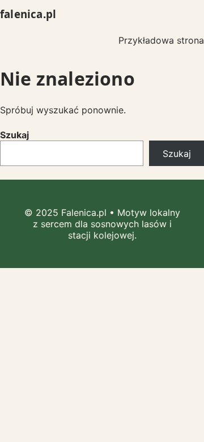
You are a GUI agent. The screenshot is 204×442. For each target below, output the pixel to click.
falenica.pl (28, 14)
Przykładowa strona (161, 40)
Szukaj (14, 135)
